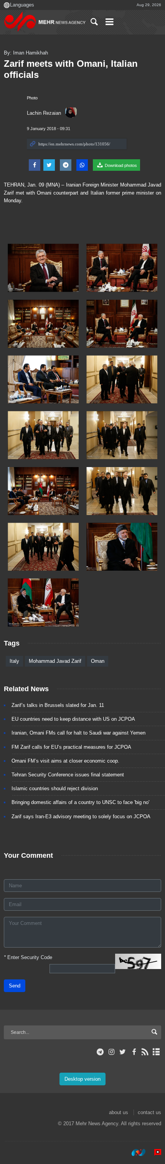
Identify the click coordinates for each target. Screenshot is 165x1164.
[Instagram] (111, 1052)
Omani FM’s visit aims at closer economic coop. (65, 761)
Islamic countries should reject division (55, 788)
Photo (32, 98)
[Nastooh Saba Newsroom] (134, 1152)
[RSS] (145, 1052)
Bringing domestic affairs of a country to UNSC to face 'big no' (80, 802)
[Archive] (156, 1052)
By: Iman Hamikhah (26, 53)
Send (14, 986)
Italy (14, 661)
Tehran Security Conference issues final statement (68, 775)
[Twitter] (122, 1052)
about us (118, 1112)
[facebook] (134, 1052)
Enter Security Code (28, 957)
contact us (149, 1112)
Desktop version (82, 1079)
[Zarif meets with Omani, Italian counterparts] (43, 268)
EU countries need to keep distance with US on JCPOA (73, 719)
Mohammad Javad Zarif (55, 661)
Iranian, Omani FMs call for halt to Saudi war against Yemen (78, 733)
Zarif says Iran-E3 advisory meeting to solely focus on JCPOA (81, 816)
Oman (97, 661)
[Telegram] (100, 1052)
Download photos (120, 165)
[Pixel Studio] (154, 1152)
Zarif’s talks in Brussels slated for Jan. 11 (58, 705)
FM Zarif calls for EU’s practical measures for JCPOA (71, 747)
